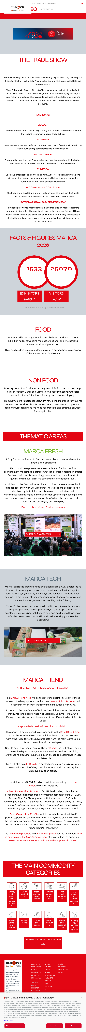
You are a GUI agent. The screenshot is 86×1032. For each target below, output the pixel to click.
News (47, 983)
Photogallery (50, 987)
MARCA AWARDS (48, 965)
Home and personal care (62, 923)
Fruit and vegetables (62, 895)
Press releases (62, 965)
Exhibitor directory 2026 (35, 990)
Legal (60, 972)
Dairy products (24, 894)
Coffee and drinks (37, 922)
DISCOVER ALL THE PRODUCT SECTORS (43, 939)
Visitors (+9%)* (56, 296)
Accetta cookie (73, 1026)
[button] (81, 997)
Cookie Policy (8, 1020)
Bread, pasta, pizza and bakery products (11, 899)
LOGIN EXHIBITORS (37, 4)
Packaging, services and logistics (74, 925)
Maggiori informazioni (14, 1026)
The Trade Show (35, 983)
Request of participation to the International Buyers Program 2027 (36, 971)
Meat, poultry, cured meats (36, 895)
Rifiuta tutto (54, 1026)
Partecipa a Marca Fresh (39, 534)
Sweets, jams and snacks (11, 923)
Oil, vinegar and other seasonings (74, 897)
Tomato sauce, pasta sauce (49, 895)
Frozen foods (24, 921)
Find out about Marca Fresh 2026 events (43, 507)
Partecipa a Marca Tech (39, 640)
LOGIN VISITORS (50, 4)
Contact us (63, 970)
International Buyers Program (50, 978)
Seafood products (49, 922)
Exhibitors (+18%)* (29, 296)
